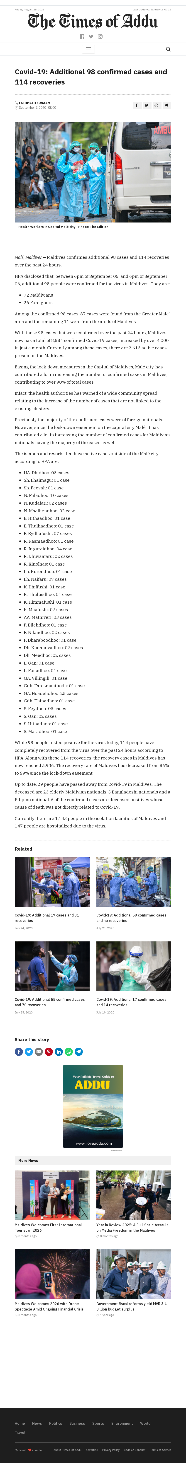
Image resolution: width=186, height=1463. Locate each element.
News (37, 1423)
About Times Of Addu (67, 1450)
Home (20, 1423)
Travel (20, 1432)
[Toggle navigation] (88, 49)
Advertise (92, 1450)
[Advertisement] (93, 1365)
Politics (55, 1423)
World (145, 1423)
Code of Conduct (135, 1450)
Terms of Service (160, 1450)
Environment (122, 1423)
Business (77, 1423)
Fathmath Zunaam (34, 103)
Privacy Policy (111, 1450)
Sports (98, 1423)
